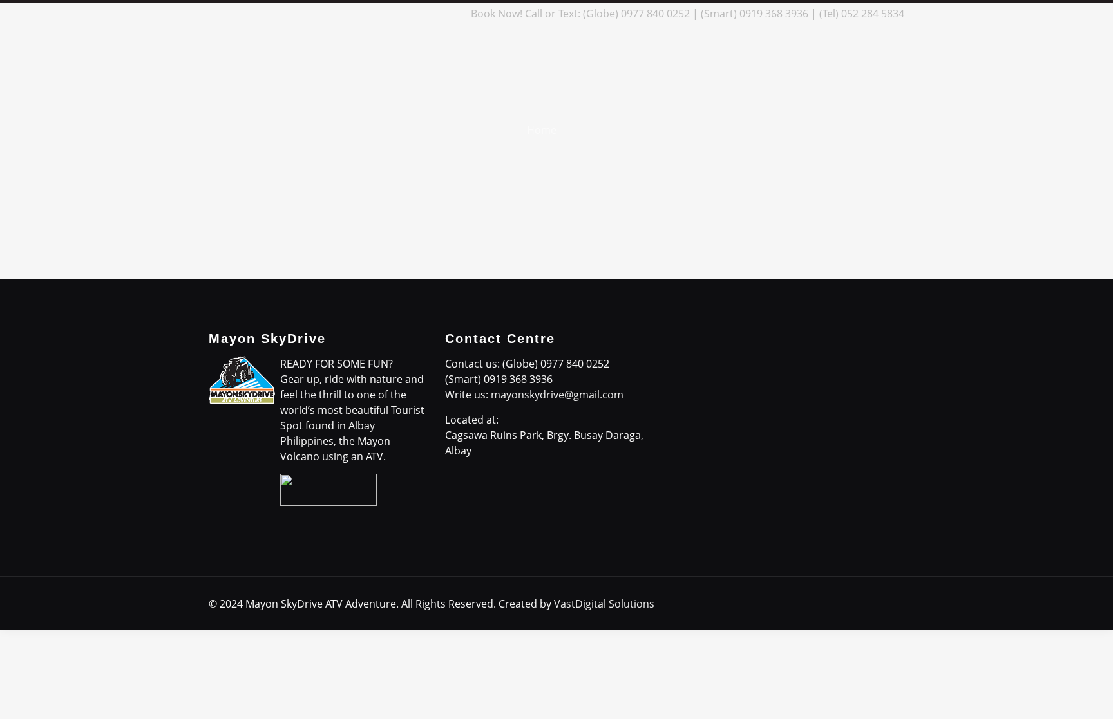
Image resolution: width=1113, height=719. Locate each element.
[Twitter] (399, 13)
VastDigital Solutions (604, 604)
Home (541, 130)
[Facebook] (364, 13)
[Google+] (381, 13)
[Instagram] (434, 13)
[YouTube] (416, 13)
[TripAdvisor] (451, 13)
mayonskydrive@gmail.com (557, 395)
